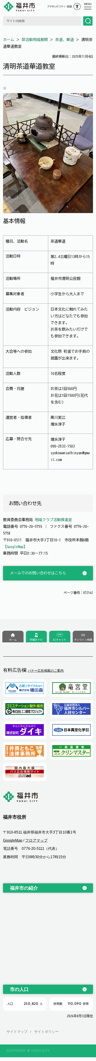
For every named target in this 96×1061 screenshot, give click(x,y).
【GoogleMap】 (15, 547)
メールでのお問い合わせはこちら (38, 573)
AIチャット (59, 639)
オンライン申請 (83, 639)
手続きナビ (36, 639)
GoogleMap (12, 840)
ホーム (8, 39)
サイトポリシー (46, 1032)
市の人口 (19, 989)
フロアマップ (36, 840)
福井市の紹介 (24, 888)
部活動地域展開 (35, 39)
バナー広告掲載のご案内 (46, 670)
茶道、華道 (64, 39)
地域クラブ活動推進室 (53, 520)
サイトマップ (17, 1032)
